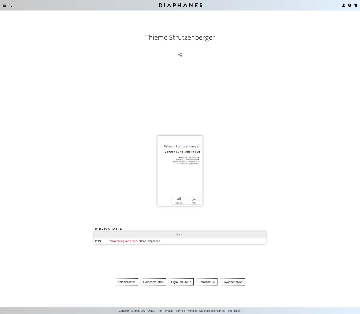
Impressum (234, 310)
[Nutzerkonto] (343, 5)
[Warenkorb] (355, 5)
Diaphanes (180, 5)
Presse (169, 310)
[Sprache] (349, 5)
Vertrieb (180, 310)
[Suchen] (10, 5)
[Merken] (160, 139)
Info (160, 310)
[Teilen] (180, 55)
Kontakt (192, 310)
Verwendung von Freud (123, 241)
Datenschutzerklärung (212, 310)
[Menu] (4, 5)
